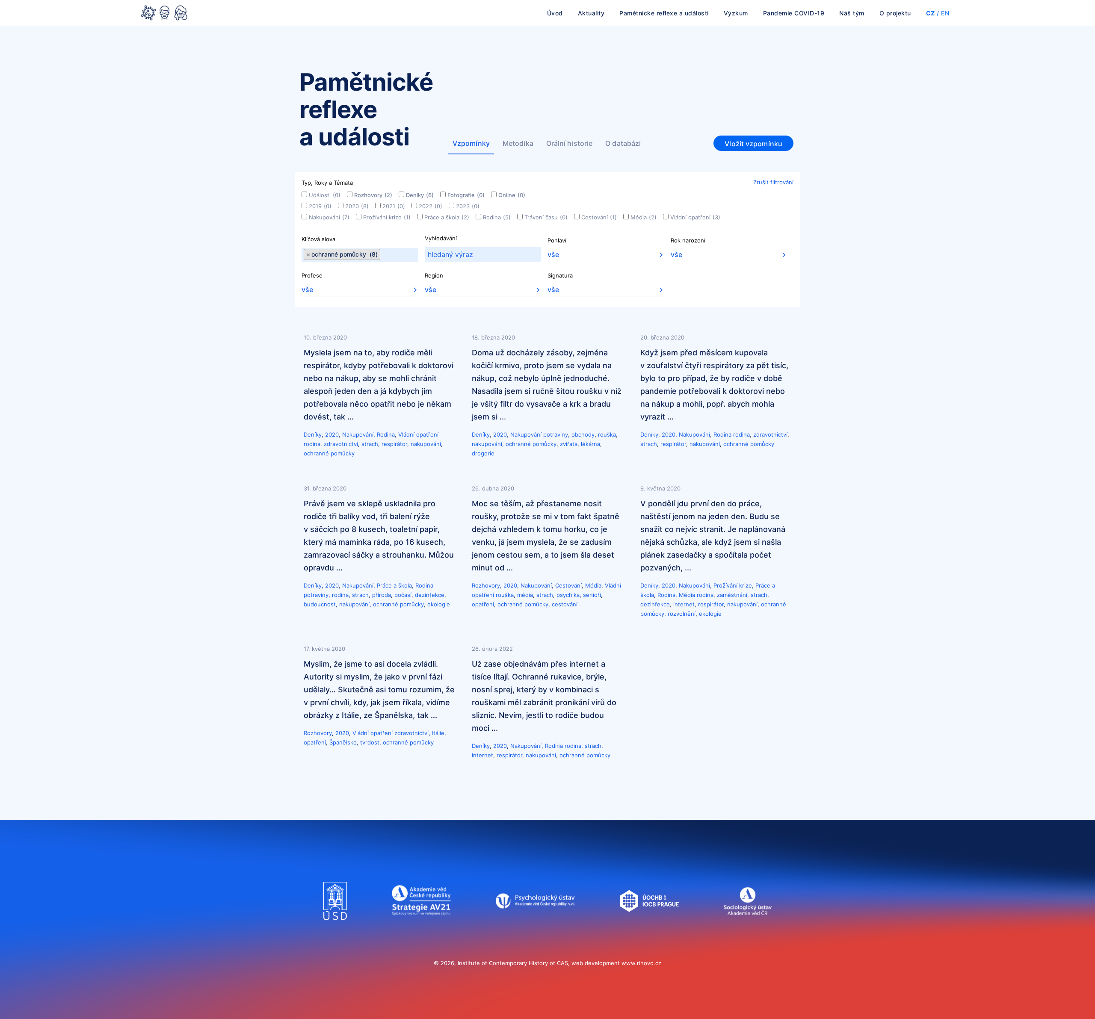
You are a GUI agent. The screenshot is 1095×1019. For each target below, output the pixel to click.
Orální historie (569, 143)
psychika (568, 594)
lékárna (590, 443)
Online (511, 195)
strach (369, 443)
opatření (483, 604)
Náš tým (851, 13)
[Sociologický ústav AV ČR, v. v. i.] (747, 928)
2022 (430, 206)
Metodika (518, 143)
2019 (320, 206)
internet (684, 604)
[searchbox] (383, 255)
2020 (357, 206)
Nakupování (329, 217)
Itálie (438, 733)
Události (324, 195)
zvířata (568, 443)
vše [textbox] (553, 254)
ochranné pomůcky (329, 453)
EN (945, 13)
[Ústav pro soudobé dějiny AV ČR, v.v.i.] (335, 928)
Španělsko (343, 742)
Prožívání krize (387, 217)
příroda (381, 594)
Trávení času (546, 217)
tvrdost (369, 742)
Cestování (599, 217)
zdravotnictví (341, 443)
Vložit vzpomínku (753, 143)
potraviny (555, 434)
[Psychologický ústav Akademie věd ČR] (535, 928)
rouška (607, 434)
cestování (564, 604)
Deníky (420, 195)
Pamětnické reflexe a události (664, 13)
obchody (583, 434)
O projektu (895, 13)
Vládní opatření (695, 217)
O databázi (623, 143)
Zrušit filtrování (773, 182)
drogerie (483, 453)
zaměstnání (732, 594)
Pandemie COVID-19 (794, 13)
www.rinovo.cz (641, 963)
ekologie (438, 604)
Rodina (497, 217)
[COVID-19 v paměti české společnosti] (164, 13)
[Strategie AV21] (421, 928)
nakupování (426, 443)
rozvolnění (681, 613)
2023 (467, 206)
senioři (592, 594)
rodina (312, 443)
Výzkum (736, 13)
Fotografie (466, 195)
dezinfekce (429, 594)
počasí (402, 594)
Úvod (555, 13)
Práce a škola (446, 217)
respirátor (394, 443)
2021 (393, 206)
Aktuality (591, 13)
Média (643, 217)
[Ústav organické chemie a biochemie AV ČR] (649, 928)
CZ (930, 13)
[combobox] (360, 255)
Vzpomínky (471, 143)
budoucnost (320, 604)
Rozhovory (373, 195)
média (525, 594)
